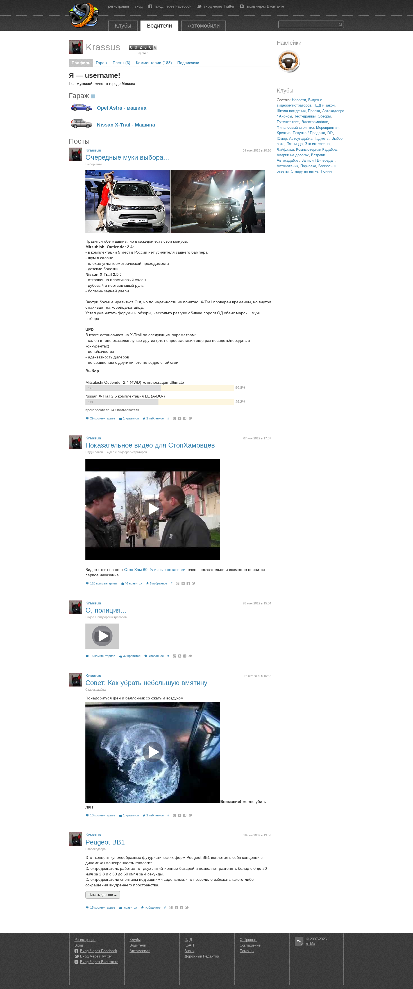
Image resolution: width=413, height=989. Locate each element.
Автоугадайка (300, 138)
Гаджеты (322, 138)
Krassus (103, 47)
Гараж (101, 62)
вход (139, 6)
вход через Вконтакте (265, 6)
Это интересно (317, 144)
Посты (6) (121, 62)
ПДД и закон (324, 105)
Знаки (189, 951)
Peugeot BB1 (105, 842)
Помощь (247, 951)
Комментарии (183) (154, 62)
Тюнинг (327, 171)
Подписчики (188, 62)
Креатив (284, 133)
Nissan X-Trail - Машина (126, 125)
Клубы (123, 25)
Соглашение (250, 945)
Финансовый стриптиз (295, 127)
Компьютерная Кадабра (316, 149)
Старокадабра (95, 689)
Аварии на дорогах (293, 155)
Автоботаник (287, 166)
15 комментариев (102, 656)
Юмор (282, 138)
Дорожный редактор (202, 956)
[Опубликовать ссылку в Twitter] (190, 418)
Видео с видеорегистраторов (126, 452)
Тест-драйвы (305, 116)
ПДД (188, 940)
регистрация (118, 6)
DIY (330, 133)
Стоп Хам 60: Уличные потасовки (154, 569)
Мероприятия (327, 127)
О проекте (248, 940)
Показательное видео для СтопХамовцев (150, 445)
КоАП (189, 945)
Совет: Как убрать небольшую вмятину (146, 683)
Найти (340, 24)
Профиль (81, 62)
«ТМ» (310, 943)
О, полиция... (105, 610)
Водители (159, 25)
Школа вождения (291, 111)
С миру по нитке (304, 171)
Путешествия (288, 122)
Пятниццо (295, 144)
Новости (299, 100)
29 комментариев (102, 418)
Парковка (308, 166)
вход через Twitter (219, 6)
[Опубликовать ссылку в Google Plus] (174, 418)
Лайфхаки (285, 149)
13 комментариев (102, 815)
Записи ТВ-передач (318, 160)
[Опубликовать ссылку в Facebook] (185, 418)
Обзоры (324, 116)
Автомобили (204, 25)
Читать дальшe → (102, 895)
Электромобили (314, 122)
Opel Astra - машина (121, 108)
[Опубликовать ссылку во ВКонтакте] (180, 418)
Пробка (314, 111)
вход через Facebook (173, 6)
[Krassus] (76, 47)
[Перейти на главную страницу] (84, 15)
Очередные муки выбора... (127, 157)
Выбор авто (93, 164)
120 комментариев (103, 583)
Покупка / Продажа (309, 133)
